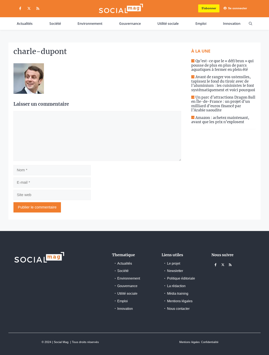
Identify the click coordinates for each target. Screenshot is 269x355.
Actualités (25, 23)
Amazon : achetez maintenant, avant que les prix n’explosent (220, 119)
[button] (250, 23)
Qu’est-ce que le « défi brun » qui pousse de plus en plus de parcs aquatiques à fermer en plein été (222, 65)
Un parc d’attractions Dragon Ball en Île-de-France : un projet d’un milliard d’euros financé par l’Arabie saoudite (223, 103)
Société (55, 23)
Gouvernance (130, 23)
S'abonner (209, 8)
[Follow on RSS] (37, 8)
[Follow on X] (29, 8)
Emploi (200, 23)
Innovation (231, 23)
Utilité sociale (168, 23)
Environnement (90, 23)
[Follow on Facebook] (20, 8)
